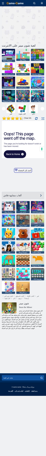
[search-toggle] (34, 3)
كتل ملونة (7, 298)
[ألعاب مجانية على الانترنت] (15, 3)
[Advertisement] (22, 25)
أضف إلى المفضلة (24, 170)
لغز (37, 296)
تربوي (20, 298)
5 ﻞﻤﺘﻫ (26, 298)
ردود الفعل (34, 391)
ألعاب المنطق (19, 296)
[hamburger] (3, 3)
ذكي (14, 298)
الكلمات (27, 391)
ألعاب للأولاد (30, 296)
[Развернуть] (43, 118)
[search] (41, 377)
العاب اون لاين (8, 296)
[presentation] (3, 108)
